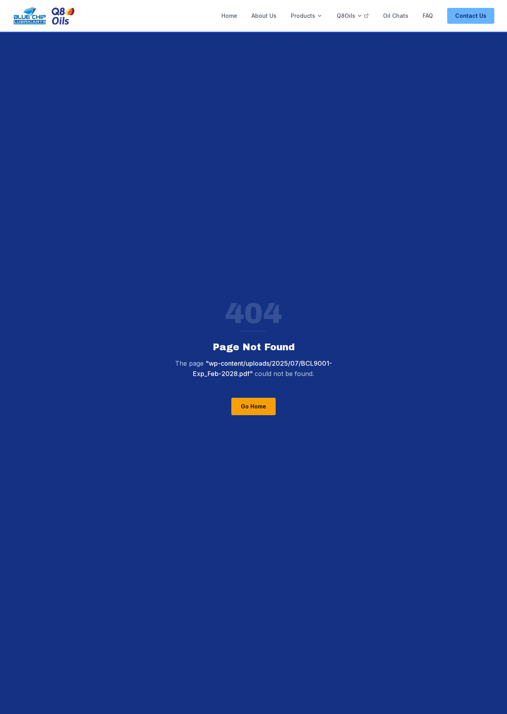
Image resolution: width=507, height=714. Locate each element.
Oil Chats (395, 15)
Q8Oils (346, 15)
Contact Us (470, 15)
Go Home (253, 406)
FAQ (428, 15)
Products (303, 15)
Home (229, 15)
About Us (264, 15)
